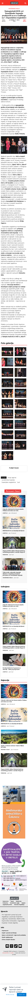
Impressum (5, 930)
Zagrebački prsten (7, 904)
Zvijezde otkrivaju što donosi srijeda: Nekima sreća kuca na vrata (13, 509)
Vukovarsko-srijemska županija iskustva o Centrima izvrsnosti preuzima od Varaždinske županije (12, 574)
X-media (11, 952)
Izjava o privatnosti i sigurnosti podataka (14, 935)
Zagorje (23, 903)
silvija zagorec (12, 477)
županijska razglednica (9, 482)
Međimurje (18, 901)
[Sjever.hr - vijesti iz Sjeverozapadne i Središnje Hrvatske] (14, 3)
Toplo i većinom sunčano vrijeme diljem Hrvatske (12, 746)
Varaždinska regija (14, 8)
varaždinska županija (8, 480)
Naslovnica (5, 901)
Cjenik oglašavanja (7, 937)
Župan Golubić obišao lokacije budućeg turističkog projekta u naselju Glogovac (14, 551)
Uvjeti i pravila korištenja (9, 933)
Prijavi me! (22, 994)
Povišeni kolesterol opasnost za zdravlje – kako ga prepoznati (12, 668)
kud (18, 482)
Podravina (5, 554)
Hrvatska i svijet (5, 749)
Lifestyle (5, 513)
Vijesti (12, 901)
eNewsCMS (5, 952)
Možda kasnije (10, 994)
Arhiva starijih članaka (8, 939)
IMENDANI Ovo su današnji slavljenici (13, 530)
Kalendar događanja (19, 904)
